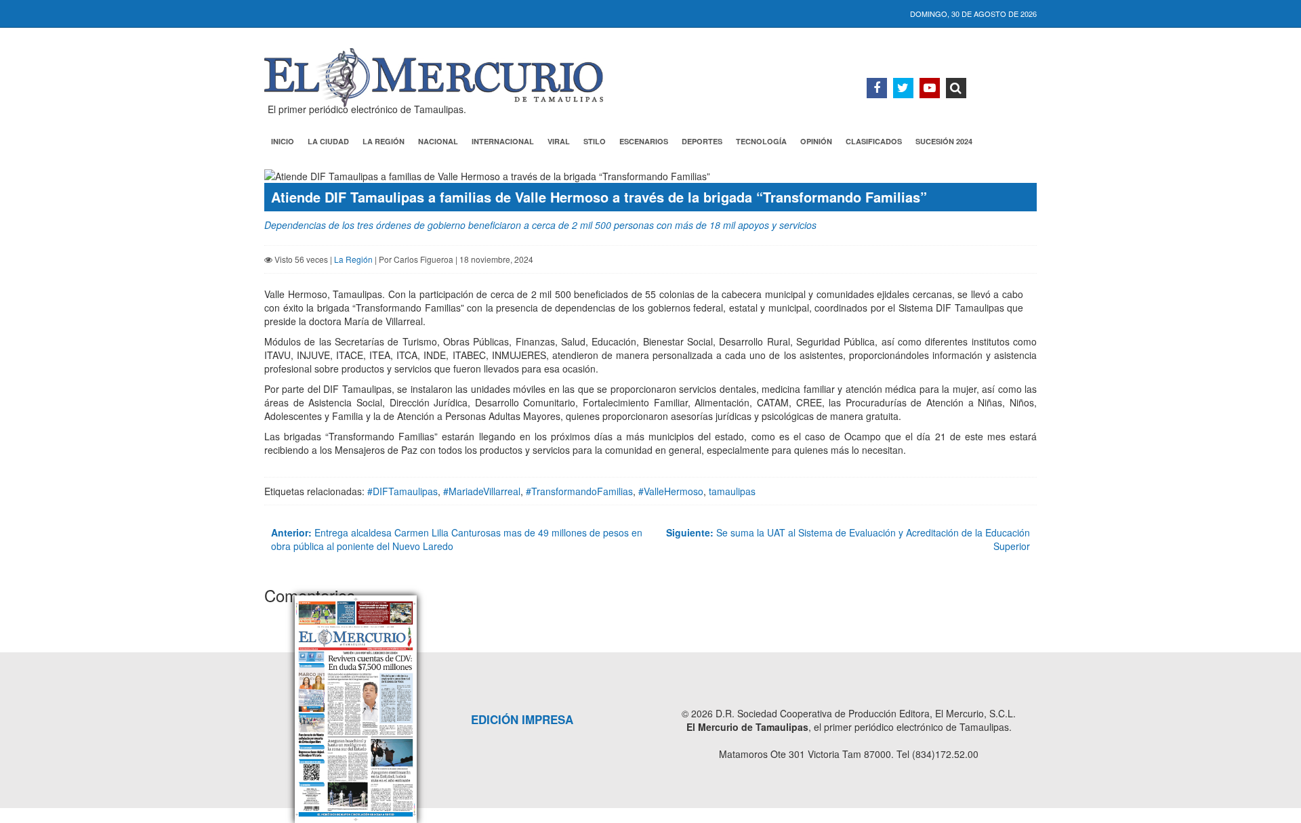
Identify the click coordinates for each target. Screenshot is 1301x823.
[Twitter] (903, 88)
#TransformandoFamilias (579, 491)
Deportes (702, 141)
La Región (384, 141)
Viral (559, 141)
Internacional (503, 141)
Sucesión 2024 (943, 141)
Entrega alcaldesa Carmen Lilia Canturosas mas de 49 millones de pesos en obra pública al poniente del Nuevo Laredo (456, 539)
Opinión (816, 141)
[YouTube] (930, 88)
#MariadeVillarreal (481, 491)
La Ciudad (328, 141)
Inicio (282, 141)
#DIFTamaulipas (402, 491)
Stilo (594, 141)
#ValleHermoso (670, 491)
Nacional (438, 141)
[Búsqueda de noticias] (956, 88)
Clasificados (874, 141)
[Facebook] (877, 88)
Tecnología (761, 141)
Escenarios (643, 141)
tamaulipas (732, 491)
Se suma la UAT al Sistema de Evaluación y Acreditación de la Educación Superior (848, 539)
